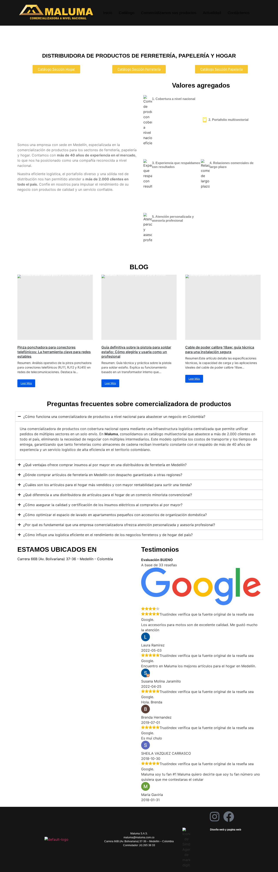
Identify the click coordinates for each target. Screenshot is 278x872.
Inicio (107, 13)
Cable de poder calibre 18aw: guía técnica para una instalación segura (219, 349)
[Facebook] (228, 816)
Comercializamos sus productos (168, 13)
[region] (139, 38)
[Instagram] (214, 816)
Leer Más (26, 383)
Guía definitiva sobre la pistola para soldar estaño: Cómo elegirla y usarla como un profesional (136, 352)
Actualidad (212, 13)
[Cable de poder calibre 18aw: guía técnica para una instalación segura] (223, 307)
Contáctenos (239, 13)
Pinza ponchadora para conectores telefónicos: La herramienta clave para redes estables (54, 352)
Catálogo (126, 13)
